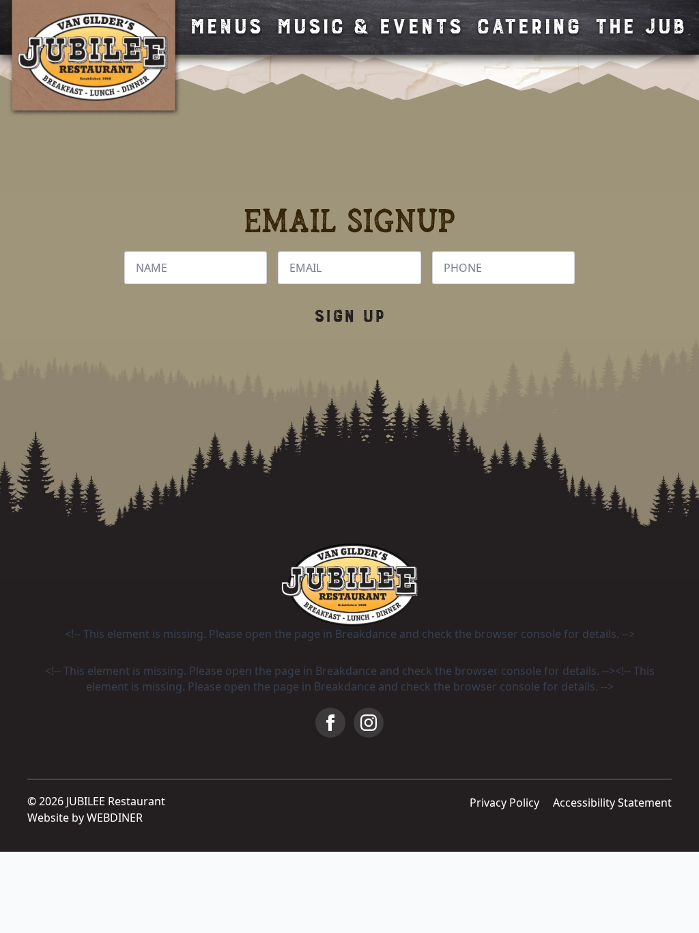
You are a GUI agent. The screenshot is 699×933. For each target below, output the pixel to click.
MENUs (225, 27)
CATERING (528, 27)
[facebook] (330, 723)
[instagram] (369, 723)
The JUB (639, 27)
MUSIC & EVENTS (369, 27)
